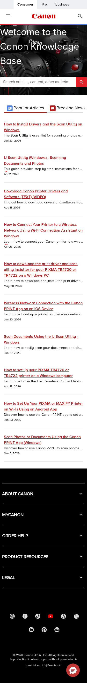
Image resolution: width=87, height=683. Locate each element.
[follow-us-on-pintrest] (44, 631)
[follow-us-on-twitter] (76, 617)
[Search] (80, 16)
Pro (44, 4)
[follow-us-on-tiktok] (38, 617)
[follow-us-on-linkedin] (31, 631)
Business (62, 4)
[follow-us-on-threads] (63, 617)
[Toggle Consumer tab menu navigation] (6, 16)
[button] (43, 493)
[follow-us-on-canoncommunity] (57, 631)
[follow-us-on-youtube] (50, 617)
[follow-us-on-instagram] (12, 617)
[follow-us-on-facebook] (25, 617)
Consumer (25, 4)
